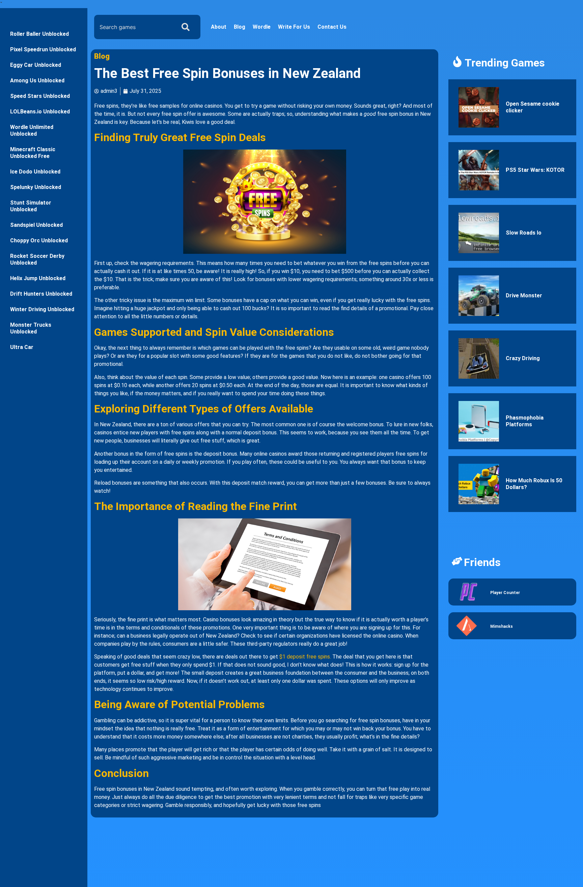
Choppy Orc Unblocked (39, 240)
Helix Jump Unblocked (37, 278)
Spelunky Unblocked (35, 187)
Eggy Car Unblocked (35, 65)
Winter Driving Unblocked (42, 309)
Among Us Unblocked (37, 80)
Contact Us (331, 27)
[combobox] (133, 27)
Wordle (262, 27)
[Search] (186, 27)
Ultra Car (21, 347)
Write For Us (294, 27)
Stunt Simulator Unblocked (30, 206)
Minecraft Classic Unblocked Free (32, 152)
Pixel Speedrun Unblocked (43, 49)
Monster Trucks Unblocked (30, 328)
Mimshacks (501, 626)
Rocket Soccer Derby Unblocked (37, 259)
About (218, 27)
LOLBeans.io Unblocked (40, 111)
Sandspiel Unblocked (36, 225)
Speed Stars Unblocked (40, 96)
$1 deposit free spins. (305, 656)
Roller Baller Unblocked (39, 34)
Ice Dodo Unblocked (35, 171)
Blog (239, 27)
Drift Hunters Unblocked (41, 294)
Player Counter (505, 592)
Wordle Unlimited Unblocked (31, 130)
